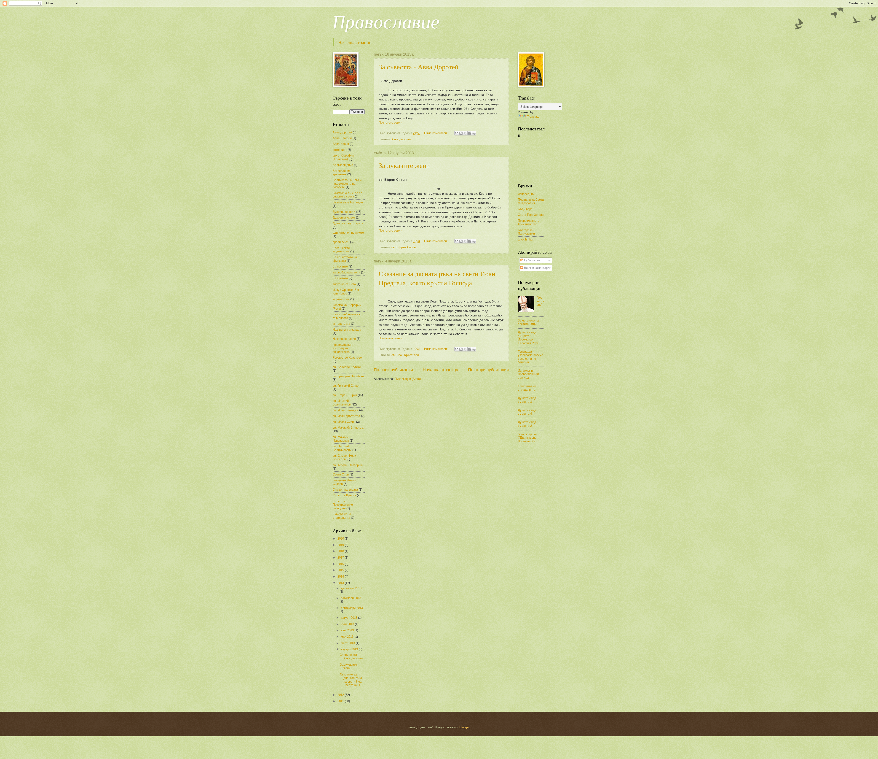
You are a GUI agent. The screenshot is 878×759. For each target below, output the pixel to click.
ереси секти (341, 242)
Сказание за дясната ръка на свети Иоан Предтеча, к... (351, 680)
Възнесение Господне (348, 202)
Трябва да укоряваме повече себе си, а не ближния (530, 357)
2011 (341, 701)
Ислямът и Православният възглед (528, 374)
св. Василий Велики (347, 367)
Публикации (531, 260)
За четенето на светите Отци (528, 322)
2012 (341, 695)
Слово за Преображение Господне (343, 505)
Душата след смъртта (348, 223)
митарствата (341, 323)
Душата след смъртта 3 (527, 399)
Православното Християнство (528, 222)
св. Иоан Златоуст (345, 410)
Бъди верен (526, 209)
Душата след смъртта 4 (527, 411)
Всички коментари (536, 268)
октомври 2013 (351, 598)
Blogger (464, 727)
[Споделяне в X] (465, 133)
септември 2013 (352, 608)
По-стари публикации (488, 369)
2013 (341, 583)
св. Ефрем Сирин (403, 247)
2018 (341, 551)
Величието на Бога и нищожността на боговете (347, 183)
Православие (386, 22)
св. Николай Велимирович (342, 448)
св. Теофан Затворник (348, 465)
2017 (341, 557)
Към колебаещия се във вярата (346, 316)
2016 (341, 564)
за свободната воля (346, 272)
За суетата (340, 278)
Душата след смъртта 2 (527, 423)
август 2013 (349, 617)
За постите (340, 266)
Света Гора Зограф (531, 214)
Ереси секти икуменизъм (341, 249)
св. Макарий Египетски (348, 427)
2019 (341, 545)
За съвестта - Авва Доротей (418, 66)
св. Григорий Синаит (347, 385)
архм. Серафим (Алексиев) (343, 157)
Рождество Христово (347, 357)
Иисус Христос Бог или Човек (346, 291)
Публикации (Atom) (408, 379)
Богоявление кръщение (342, 172)
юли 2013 (348, 624)
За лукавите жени (404, 165)
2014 (341, 576)
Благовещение (343, 165)
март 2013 (348, 643)
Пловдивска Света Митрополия (531, 201)
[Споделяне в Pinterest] (474, 133)
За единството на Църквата (345, 258)
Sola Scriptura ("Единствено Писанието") (527, 437)
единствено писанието (348, 232)
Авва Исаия (341, 144)
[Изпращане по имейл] (456, 133)
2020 (341, 538)
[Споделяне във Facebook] (469, 133)
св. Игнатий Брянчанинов (342, 402)
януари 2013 (350, 649)
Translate (533, 116)
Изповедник (526, 194)
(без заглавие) (540, 301)
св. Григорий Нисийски (348, 376)
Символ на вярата (345, 489)
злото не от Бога (344, 284)
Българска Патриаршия (526, 231)
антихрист (340, 149)
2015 (341, 570)
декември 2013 (351, 588)
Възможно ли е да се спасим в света (347, 194)
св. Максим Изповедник (341, 438)
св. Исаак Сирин (344, 422)
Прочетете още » (390, 122)
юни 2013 (348, 630)
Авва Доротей (401, 139)
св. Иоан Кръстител (405, 355)
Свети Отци (341, 474)
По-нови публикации (393, 369)
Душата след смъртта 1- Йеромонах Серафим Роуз (528, 338)
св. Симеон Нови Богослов (344, 457)
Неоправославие (344, 338)
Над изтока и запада (347, 329)
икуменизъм (341, 299)
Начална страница (356, 42)
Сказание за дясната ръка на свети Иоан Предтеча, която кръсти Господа (437, 278)
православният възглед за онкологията (343, 348)
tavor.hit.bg (525, 239)
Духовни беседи (344, 211)
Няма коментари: (436, 133)
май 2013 (347, 636)
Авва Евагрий (342, 138)
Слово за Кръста (344, 495)
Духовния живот (344, 217)
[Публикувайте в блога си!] (461, 133)
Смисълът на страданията (342, 515)
